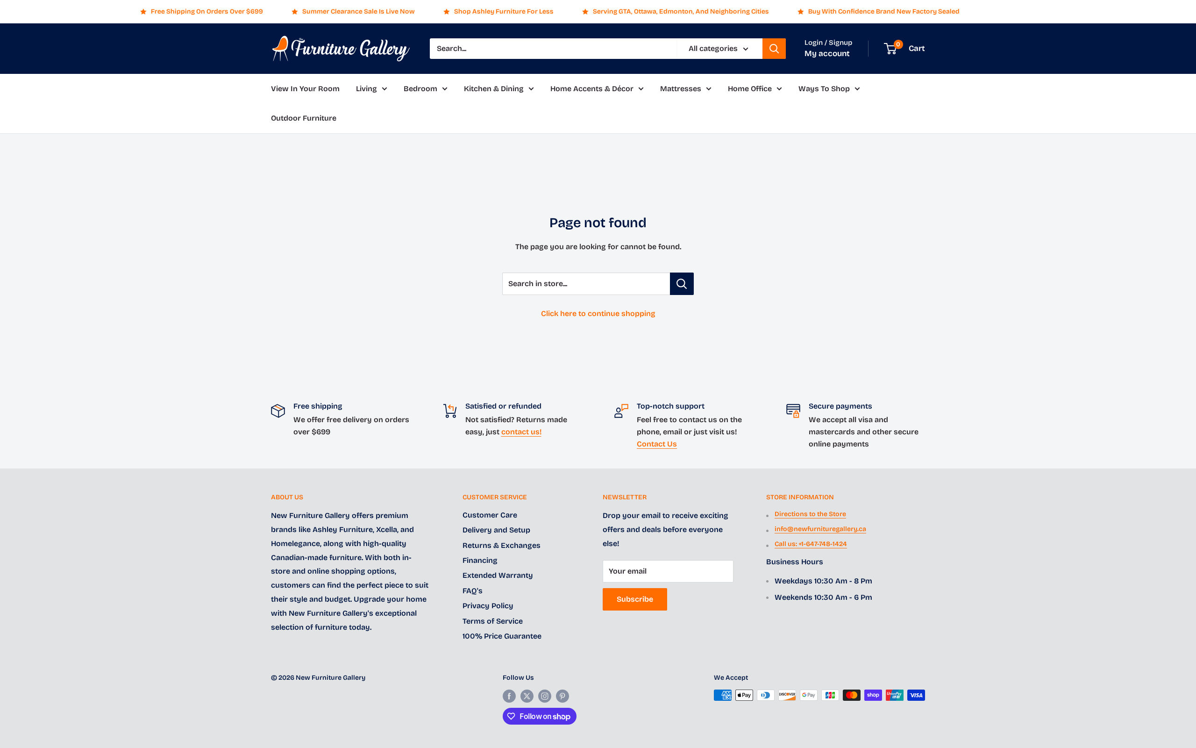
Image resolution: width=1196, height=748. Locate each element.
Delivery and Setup (496, 529)
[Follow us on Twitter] (527, 696)
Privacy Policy (488, 605)
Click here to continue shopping (598, 313)
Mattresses (680, 88)
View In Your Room (305, 88)
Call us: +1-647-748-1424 (811, 544)
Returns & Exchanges (502, 545)
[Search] (774, 48)
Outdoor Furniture (303, 118)
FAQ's (473, 590)
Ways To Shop (824, 88)
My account (827, 53)
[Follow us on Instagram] (544, 696)
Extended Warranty (498, 575)
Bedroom (420, 88)
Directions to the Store (810, 514)
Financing (480, 560)
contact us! (521, 431)
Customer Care (490, 515)
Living (366, 88)
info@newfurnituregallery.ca (820, 529)
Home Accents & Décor (592, 88)
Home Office (750, 88)
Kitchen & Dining (494, 88)
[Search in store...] (682, 284)
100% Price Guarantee (502, 636)
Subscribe (635, 599)
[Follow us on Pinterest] (562, 696)
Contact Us (657, 443)
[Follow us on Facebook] (509, 696)
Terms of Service (493, 621)
